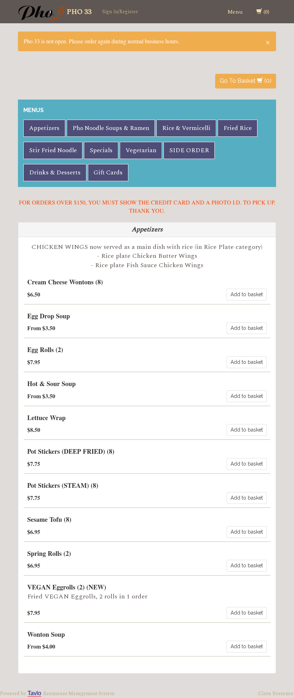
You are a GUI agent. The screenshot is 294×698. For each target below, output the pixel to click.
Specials (101, 150)
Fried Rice (237, 128)
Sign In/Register (120, 11)
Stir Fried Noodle (53, 150)
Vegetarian (140, 150)
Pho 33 (79, 11)
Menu (235, 12)
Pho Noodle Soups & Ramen (110, 128)
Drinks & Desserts (55, 172)
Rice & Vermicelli (186, 128)
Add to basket (247, 294)
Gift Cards (108, 172)
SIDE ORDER (189, 150)
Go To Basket (238, 80)
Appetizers (44, 128)
